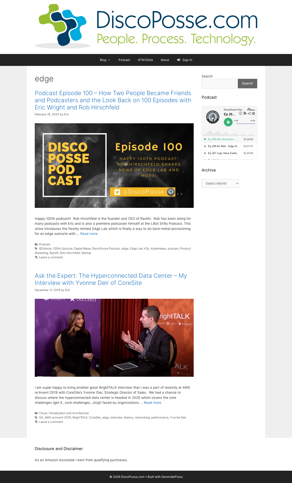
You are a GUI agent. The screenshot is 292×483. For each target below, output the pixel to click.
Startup (86, 253)
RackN (54, 253)
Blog (103, 60)
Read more (89, 234)
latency (128, 417)
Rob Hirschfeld (70, 253)
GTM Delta (145, 60)
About (165, 60)
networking (142, 417)
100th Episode (63, 248)
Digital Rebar (82, 248)
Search (207, 76)
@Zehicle (45, 248)
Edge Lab (136, 248)
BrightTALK (80, 417)
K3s (146, 248)
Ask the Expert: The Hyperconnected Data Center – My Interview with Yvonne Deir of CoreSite (111, 279)
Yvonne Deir (178, 417)
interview (116, 417)
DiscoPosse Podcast (106, 248)
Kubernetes (158, 248)
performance (159, 417)
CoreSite (95, 417)
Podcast (124, 60)
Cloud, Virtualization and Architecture (64, 413)
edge (125, 248)
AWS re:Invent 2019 (58, 417)
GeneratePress (172, 477)
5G (41, 417)
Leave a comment (51, 257)
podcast (173, 248)
